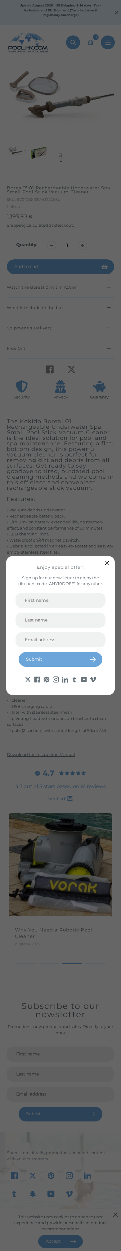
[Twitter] (28, 679)
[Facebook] (37, 679)
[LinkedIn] (65, 679)
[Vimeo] (93, 679)
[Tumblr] (74, 679)
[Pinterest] (46, 679)
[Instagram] (56, 679)
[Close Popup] (107, 563)
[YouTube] (84, 679)
